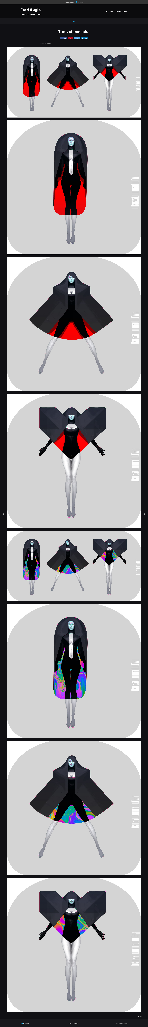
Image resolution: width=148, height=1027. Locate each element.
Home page (109, 11)
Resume (118, 11)
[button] (141, 1016)
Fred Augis (30, 10)
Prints (126, 11)
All (74, 21)
